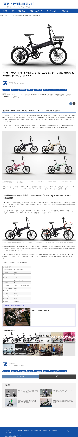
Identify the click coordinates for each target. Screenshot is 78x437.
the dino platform (12, 436)
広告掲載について (10, 432)
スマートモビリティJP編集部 (16, 83)
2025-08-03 (12, 82)
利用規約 (26, 430)
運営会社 (20, 430)
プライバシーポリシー (35, 430)
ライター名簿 (46, 430)
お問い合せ (54, 430)
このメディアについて (10, 430)
